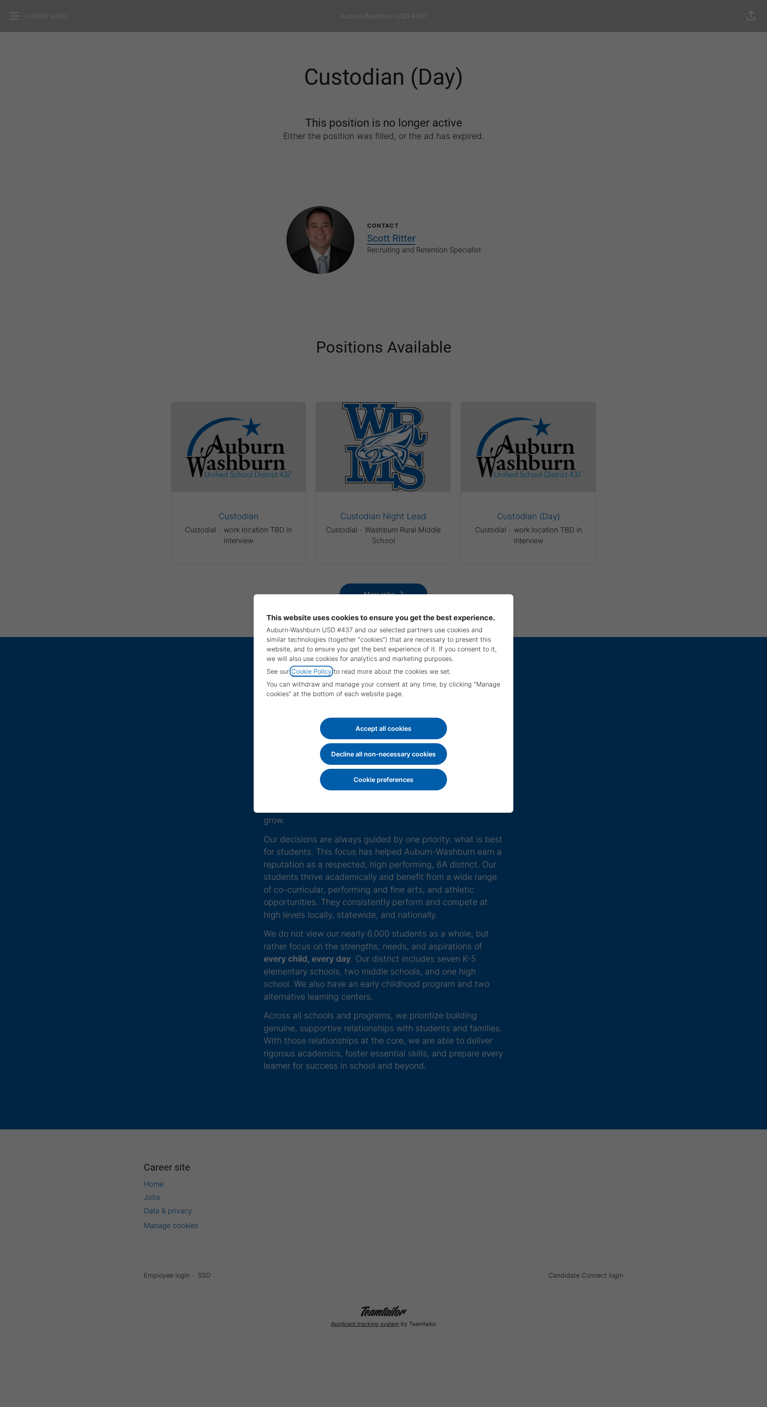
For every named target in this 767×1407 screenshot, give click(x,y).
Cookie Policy (311, 671)
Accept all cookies (383, 728)
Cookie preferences (383, 780)
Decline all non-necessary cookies (383, 754)
